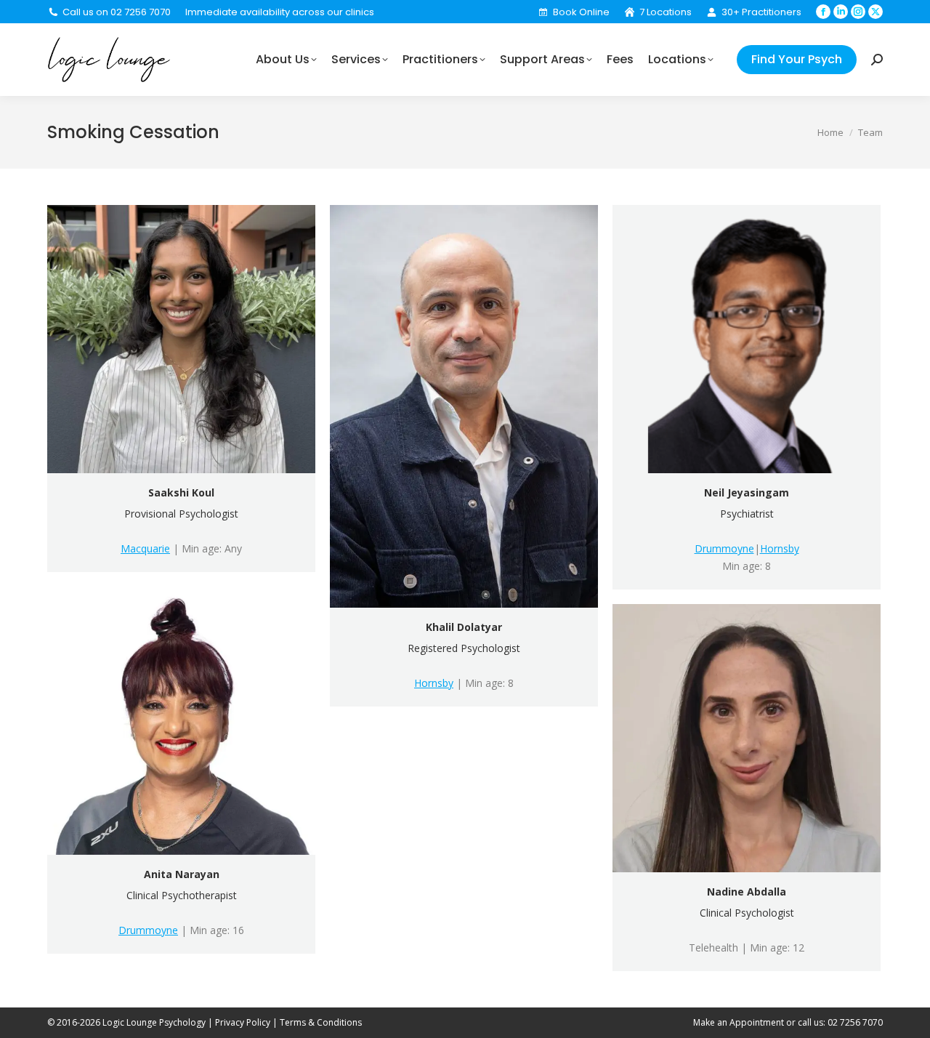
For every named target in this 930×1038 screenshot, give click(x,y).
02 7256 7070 (855, 1022)
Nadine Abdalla (746, 891)
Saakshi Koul (181, 492)
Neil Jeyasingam (746, 492)
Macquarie (145, 548)
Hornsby (433, 683)
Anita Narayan (181, 874)
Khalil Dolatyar (464, 627)
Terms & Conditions (321, 1022)
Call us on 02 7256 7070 (116, 12)
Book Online (581, 12)
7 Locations (665, 12)
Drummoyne (724, 548)
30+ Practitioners (761, 12)
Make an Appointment (738, 1022)
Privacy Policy (242, 1022)
